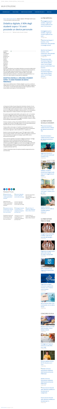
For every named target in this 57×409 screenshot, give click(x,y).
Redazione (6, 1)
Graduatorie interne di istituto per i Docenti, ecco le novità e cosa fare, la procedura (8, 217)
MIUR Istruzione (8, 6)
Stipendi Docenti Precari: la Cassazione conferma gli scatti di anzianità (7, 203)
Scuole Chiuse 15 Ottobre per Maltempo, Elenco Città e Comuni (30, 217)
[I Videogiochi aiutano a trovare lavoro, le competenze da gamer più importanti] (19, 211)
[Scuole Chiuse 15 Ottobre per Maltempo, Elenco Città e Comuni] (31, 210)
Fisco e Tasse (15, 12)
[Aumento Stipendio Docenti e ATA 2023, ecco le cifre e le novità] (19, 197)
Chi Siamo (2, 1)
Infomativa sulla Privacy (13, 1)
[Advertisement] (19, 42)
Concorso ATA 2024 (39, 12)
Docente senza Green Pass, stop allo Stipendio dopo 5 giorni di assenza (30, 196)
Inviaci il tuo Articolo (20, 1)
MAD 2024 (49, 12)
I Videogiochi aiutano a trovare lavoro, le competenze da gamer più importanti (19, 217)
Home (4, 18)
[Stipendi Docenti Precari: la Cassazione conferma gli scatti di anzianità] (8, 197)
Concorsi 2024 (6, 12)
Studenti (25, 32)
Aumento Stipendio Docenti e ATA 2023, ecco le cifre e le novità (19, 203)
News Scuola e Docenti (26, 12)
